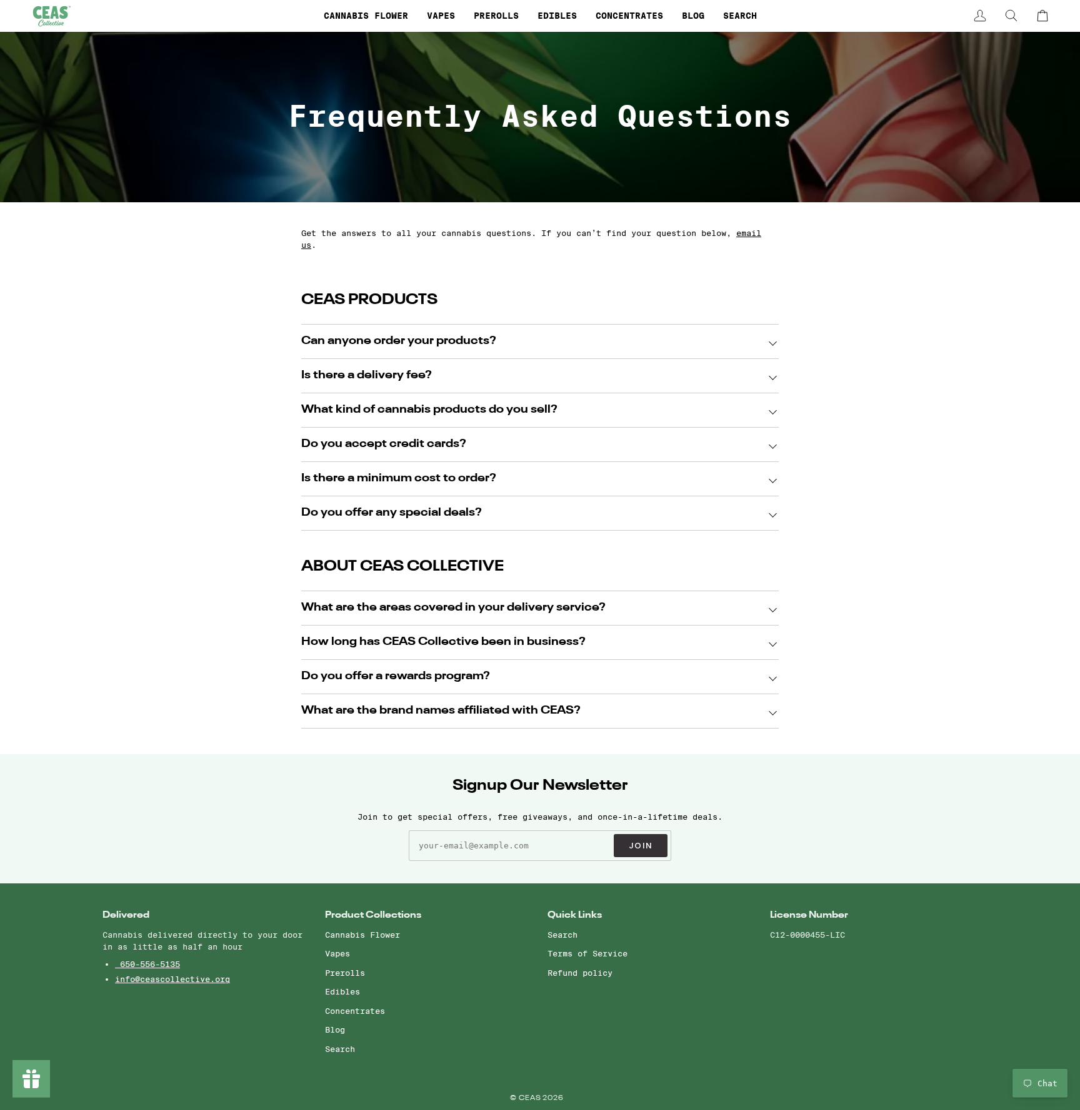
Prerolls (345, 972)
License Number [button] (809, 915)
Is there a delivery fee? (366, 375)
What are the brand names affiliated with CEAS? (441, 710)
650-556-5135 (147, 964)
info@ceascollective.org (172, 979)
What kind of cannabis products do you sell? (429, 410)
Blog (335, 1029)
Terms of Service (588, 953)
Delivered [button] (125, 915)
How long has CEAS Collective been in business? (443, 642)
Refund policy (580, 972)
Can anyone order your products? (398, 341)
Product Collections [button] (373, 915)
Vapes (337, 953)
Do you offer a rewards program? (395, 676)
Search (340, 1048)
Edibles (342, 991)
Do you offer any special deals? (391, 513)
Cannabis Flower (362, 934)
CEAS (531, 1098)
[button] (366, 15)
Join (640, 846)
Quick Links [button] (575, 915)
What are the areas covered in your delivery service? (453, 607)
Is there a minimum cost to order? (398, 478)
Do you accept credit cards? (383, 444)
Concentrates (355, 1010)
